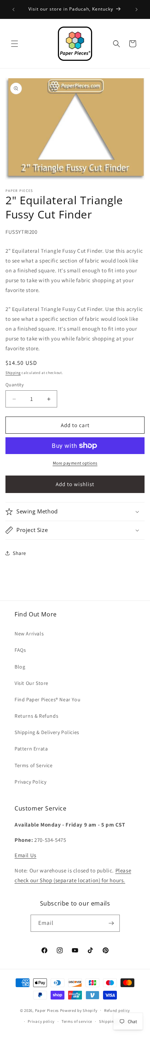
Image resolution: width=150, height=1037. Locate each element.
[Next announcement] (137, 9)
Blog (20, 666)
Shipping (13, 372)
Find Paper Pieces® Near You (47, 699)
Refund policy (117, 1010)
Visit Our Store (31, 683)
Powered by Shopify (79, 1010)
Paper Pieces (47, 1010)
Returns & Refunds (36, 716)
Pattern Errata (31, 748)
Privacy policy (41, 1021)
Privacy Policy (30, 781)
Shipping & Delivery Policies (47, 732)
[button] (15, 44)
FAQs (20, 650)
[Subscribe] (111, 923)
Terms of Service (34, 765)
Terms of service (77, 1021)
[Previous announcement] (13, 9)
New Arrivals (29, 633)
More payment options (75, 463)
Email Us (25, 855)
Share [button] (19, 553)
